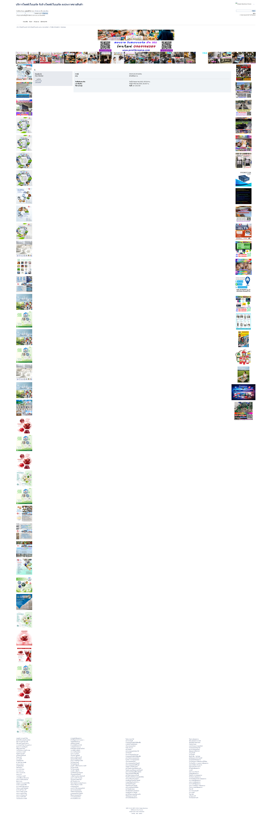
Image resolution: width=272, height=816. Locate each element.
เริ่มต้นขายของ (192, 744)
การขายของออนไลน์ (75, 796)
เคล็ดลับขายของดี (75, 743)
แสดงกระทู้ (38, 81)
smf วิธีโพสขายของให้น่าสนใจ (133, 794)
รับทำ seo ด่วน (129, 747)
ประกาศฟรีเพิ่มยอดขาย (194, 780)
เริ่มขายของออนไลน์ (130, 746)
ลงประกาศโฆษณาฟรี (21, 795)
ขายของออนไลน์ (75, 786)
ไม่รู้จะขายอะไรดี (130, 739)
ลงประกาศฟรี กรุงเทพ (21, 791)
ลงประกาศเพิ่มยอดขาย (194, 782)
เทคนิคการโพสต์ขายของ (132, 766)
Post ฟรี (191, 789)
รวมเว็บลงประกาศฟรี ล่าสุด (23, 750)
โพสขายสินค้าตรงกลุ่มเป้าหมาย (78, 783)
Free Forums (140, 809)
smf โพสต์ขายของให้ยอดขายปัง (133, 768)
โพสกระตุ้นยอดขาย (194, 739)
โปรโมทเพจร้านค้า (193, 797)
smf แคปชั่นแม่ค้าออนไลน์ (132, 778)
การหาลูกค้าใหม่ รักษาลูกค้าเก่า (24, 745)
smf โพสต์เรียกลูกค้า (131, 783)
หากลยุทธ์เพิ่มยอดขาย (76, 738)
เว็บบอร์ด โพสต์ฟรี (75, 755)
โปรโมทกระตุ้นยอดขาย (195, 777)
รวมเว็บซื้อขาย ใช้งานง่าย (22, 777)
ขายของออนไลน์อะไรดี (194, 747)
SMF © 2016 (136, 808)
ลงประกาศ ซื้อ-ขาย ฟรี (76, 757)
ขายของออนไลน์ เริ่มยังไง (77, 793)
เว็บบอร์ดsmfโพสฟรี (76, 774)
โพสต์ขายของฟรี (20, 753)
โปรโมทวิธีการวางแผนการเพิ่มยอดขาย (198, 763)
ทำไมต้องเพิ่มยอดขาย (194, 768)
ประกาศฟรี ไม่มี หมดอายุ (22, 786)
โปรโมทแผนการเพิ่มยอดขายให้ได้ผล (198, 761)
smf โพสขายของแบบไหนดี (132, 775)
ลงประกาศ (19, 774)
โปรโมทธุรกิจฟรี (75, 762)
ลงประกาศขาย (20, 764)
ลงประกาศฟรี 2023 (21, 796)
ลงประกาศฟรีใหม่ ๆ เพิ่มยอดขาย (197, 785)
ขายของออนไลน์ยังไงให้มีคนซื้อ (133, 742)
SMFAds (133, 809)
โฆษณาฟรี (19, 757)
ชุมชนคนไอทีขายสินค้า (76, 758)
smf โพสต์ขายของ (130, 789)
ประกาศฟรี (19, 758)
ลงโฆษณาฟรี (192, 796)
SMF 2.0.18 (129, 808)
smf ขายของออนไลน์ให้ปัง (132, 787)
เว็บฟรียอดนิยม (20, 765)
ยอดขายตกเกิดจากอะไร (195, 766)
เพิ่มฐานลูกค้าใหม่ (20, 748)
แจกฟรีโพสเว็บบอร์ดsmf (77, 772)
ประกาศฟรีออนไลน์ (75, 752)
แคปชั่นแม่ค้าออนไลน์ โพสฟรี (133, 780)
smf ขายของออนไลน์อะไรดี (132, 751)
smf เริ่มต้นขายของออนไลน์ (132, 758)
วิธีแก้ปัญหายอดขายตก (194, 742)
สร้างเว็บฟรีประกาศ (75, 798)
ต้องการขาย (19, 781)
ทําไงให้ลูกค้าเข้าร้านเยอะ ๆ (77, 740)
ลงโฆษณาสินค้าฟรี (21, 755)
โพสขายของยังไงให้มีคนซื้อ (132, 773)
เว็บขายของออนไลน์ (130, 761)
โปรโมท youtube (75, 769)
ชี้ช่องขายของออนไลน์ (76, 795)
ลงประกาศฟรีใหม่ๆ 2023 (77, 760)
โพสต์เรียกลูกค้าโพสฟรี (131, 785)
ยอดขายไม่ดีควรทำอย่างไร (195, 765)
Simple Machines (143, 808)
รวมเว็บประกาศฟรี (21, 752)
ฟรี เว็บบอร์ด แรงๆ (75, 781)
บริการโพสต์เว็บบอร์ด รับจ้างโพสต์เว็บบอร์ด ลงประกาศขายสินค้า (49, 4)
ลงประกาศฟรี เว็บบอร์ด (76, 777)
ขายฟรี (191, 770)
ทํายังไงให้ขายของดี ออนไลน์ (23, 740)
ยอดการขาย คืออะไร (194, 771)
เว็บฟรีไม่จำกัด (19, 760)
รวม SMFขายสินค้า (75, 750)
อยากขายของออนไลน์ (76, 789)
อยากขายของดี (129, 740)
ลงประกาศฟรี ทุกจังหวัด (22, 779)
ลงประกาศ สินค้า (75, 753)
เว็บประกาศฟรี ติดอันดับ (22, 788)
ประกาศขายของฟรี (193, 790)
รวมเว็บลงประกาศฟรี (21, 798)
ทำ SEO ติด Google (21, 762)
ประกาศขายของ (20, 769)
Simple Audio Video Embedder (136, 811)
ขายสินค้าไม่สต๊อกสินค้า (131, 744)
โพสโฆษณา (19, 767)
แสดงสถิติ (38, 82)
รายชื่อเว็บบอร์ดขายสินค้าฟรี (78, 776)
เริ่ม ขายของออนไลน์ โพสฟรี (133, 763)
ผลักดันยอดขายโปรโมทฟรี (195, 758)
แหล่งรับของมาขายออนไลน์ (196, 746)
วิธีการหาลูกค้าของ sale (22, 741)
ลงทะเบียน (45, 11)
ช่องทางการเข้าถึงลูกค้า (22, 746)
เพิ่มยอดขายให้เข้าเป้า (194, 751)
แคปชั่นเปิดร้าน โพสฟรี (131, 792)
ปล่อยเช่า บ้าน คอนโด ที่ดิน (23, 783)
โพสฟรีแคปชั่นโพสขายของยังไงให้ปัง (135, 777)
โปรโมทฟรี (192, 754)
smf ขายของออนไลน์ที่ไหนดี (132, 765)
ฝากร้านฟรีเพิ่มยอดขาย (194, 783)
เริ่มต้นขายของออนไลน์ (76, 791)
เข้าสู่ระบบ (37, 11)
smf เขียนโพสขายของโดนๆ (132, 790)
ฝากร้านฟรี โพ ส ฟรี (21, 789)
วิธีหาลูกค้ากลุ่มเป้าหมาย (22, 743)
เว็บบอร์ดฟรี (192, 752)
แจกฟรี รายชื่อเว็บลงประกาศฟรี (78, 765)
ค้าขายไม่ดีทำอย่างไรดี (76, 745)
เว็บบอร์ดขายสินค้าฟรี (76, 779)
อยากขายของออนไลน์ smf (132, 754)
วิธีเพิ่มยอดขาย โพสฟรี (131, 796)
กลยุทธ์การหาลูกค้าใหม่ (22, 738)
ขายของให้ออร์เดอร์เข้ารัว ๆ (132, 782)
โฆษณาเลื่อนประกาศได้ (76, 784)
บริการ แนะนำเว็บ (20, 772)
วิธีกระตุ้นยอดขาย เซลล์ (195, 740)
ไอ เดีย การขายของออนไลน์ (132, 759)
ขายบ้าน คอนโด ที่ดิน (21, 784)
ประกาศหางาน (20, 771)
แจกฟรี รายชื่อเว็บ (75, 771)
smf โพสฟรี (128, 749)
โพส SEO (191, 794)
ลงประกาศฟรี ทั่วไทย (21, 793)
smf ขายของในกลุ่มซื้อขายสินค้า (133, 771)
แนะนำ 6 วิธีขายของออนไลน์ (78, 788)
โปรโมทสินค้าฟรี (75, 764)
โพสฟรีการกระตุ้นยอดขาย (195, 775)
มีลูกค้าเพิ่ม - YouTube (194, 756)
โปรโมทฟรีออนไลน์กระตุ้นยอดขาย (197, 778)
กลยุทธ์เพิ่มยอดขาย (75, 741)
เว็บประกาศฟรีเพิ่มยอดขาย (195, 787)
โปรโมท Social (74, 767)
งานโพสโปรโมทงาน (76, 746)
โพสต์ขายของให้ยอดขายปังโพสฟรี (134, 770)
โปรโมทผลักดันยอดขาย (195, 759)
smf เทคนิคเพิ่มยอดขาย (131, 797)
